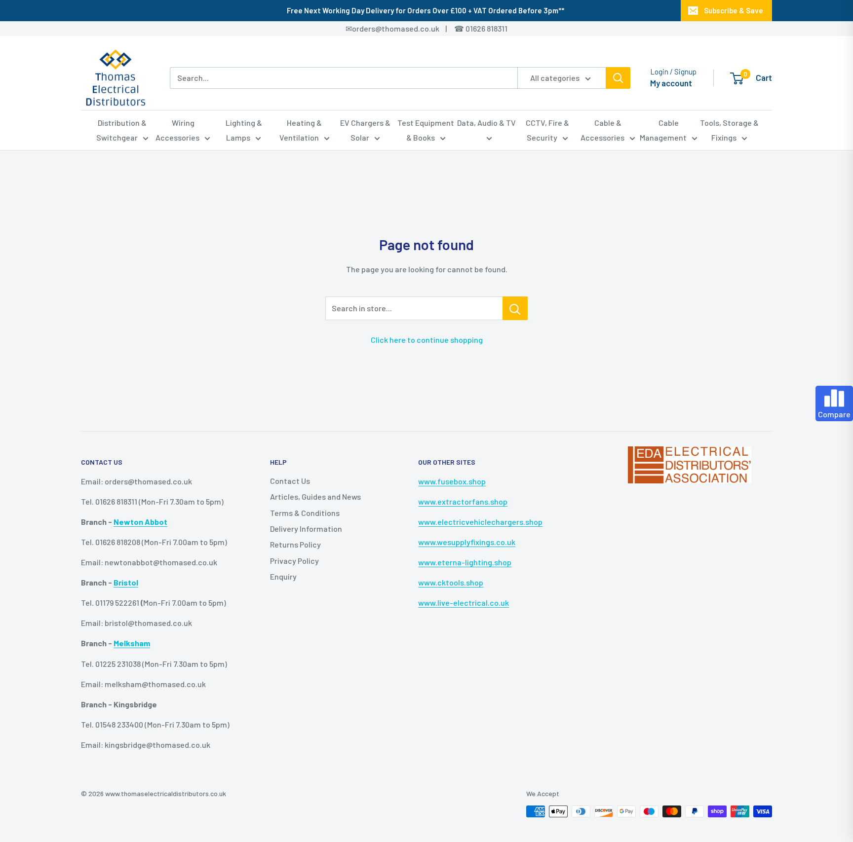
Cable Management (663, 130)
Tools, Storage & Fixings (729, 130)
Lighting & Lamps (244, 130)
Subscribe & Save (733, 10)
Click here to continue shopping (427, 339)
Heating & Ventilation (300, 130)
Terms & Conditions (305, 512)
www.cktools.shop (450, 582)
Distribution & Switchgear (121, 130)
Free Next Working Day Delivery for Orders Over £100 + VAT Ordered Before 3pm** (425, 10)
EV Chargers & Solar (365, 130)
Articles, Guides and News (315, 496)
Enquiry (283, 576)
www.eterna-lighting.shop (464, 562)
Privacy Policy (294, 560)
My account (671, 83)
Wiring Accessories (177, 130)
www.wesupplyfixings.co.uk (466, 542)
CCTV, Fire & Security (547, 130)
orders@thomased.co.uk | (405, 28)
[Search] (618, 78)
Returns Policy (295, 544)
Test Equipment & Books (425, 130)
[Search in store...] (515, 308)
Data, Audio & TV (486, 122)
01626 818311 (486, 28)
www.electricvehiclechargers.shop (480, 521)
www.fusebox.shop (452, 481)
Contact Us (290, 480)
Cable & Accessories (602, 130)
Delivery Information (306, 528)
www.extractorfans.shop (462, 501)
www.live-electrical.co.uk (463, 602)
